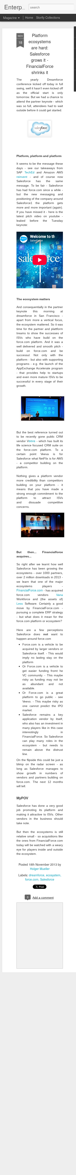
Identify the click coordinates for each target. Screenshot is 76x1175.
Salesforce (47, 879)
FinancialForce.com (29, 590)
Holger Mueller (40, 869)
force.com (31, 879)
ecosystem (53, 875)
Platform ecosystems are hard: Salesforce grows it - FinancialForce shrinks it (39, 53)
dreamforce (36, 875)
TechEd (29, 172)
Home (29, 17)
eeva (32, 441)
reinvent (21, 176)
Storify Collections (48, 17)
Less (19, 603)
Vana (59, 595)
